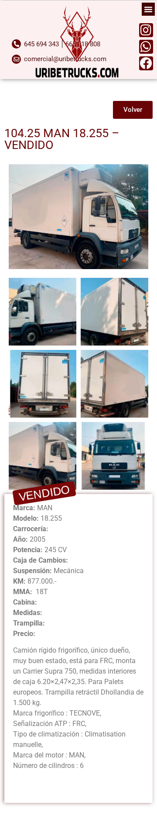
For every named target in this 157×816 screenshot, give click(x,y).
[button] (148, 9)
